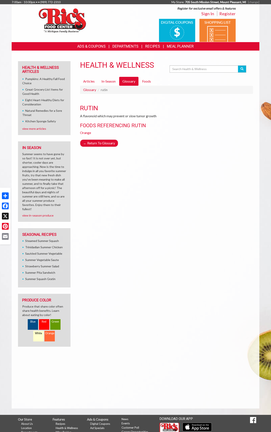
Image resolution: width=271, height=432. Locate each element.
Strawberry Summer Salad (42, 266)
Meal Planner (180, 46)
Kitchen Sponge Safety (40, 121)
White (38, 333)
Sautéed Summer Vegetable (43, 253)
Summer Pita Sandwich (40, 272)
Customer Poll (130, 427)
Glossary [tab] (128, 81)
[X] (5, 216)
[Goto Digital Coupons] (177, 30)
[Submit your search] (242, 69)
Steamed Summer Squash (42, 241)
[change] (253, 2)
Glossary (89, 90)
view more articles (34, 128)
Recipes (152, 46)
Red (44, 321)
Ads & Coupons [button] (91, 46)
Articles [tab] (89, 81)
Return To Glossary (99, 143)
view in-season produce (38, 215)
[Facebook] (5, 206)
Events (126, 423)
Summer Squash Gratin (40, 279)
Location (26, 428)
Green (55, 321)
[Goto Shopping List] (217, 30)
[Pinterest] (5, 226)
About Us (27, 423)
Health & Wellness (67, 428)
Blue (33, 321)
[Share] (5, 196)
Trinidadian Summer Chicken (44, 247)
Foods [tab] (146, 81)
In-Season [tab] (108, 81)
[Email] (5, 236)
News (125, 419)
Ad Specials (97, 428)
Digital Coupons (100, 423)
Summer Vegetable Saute (42, 260)
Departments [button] (125, 46)
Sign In (207, 13)
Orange (85, 133)
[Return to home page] (62, 20)
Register (227, 13)
